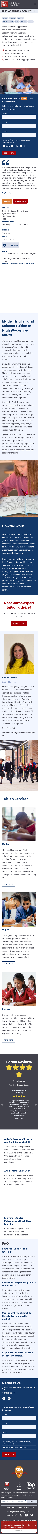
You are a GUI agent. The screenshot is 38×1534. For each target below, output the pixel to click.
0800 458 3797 (11, 1515)
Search (32, 1501)
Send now (9, 153)
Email (5, 122)
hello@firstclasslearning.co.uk (18, 1512)
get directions (13, 245)
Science (25, 146)
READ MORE (8, 884)
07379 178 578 (20, 201)
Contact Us (7, 1507)
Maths (7, 146)
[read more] (19, 1118)
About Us (20, 1507)
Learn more (19, 1531)
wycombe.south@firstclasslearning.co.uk (18, 253)
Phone (5, 131)
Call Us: (7, 201)
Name (5, 113)
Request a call (19, 623)
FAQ (13, 1507)
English (16, 146)
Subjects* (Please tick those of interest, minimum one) (17, 141)
